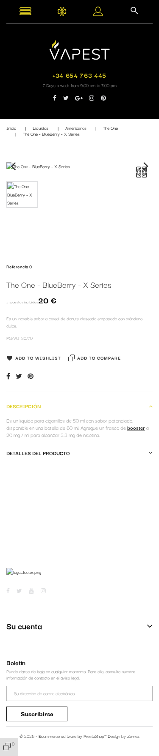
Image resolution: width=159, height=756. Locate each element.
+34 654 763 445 (79, 75)
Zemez (133, 736)
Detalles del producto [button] (38, 452)
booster (136, 427)
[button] (98, 12)
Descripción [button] (23, 405)
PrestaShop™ (96, 736)
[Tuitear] (19, 375)
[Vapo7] (79, 48)
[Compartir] (8, 375)
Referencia (17, 266)
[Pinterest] (30, 375)
